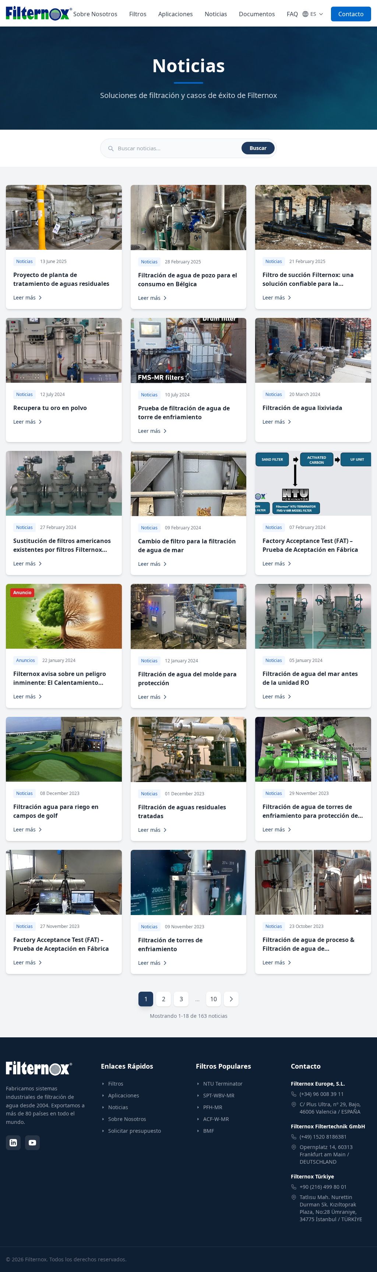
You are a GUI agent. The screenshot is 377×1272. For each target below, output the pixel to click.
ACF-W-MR (216, 1118)
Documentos (257, 14)
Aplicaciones (175, 14)
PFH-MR (212, 1107)
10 (213, 999)
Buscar (258, 147)
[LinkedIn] (13, 1142)
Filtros (138, 14)
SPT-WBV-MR (219, 1095)
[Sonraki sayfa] (231, 999)
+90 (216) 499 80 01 (323, 1186)
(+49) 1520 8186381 (323, 1136)
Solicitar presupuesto (134, 1130)
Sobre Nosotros (95, 14)
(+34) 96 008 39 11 (322, 1093)
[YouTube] (32, 1142)
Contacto (351, 14)
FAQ (292, 14)
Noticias (216, 14)
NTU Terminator (223, 1083)
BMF (208, 1130)
